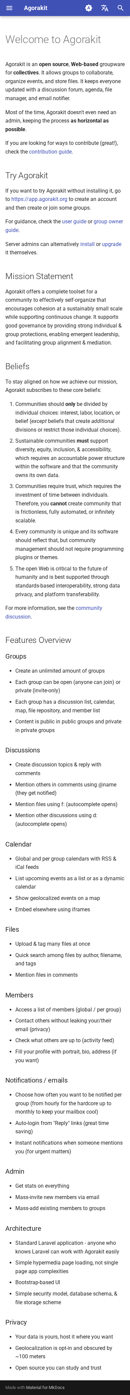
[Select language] (104, 8)
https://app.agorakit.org (39, 199)
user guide (74, 221)
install (87, 244)
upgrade (111, 244)
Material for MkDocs (45, 1387)
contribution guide (50, 152)
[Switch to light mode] (88, 8)
